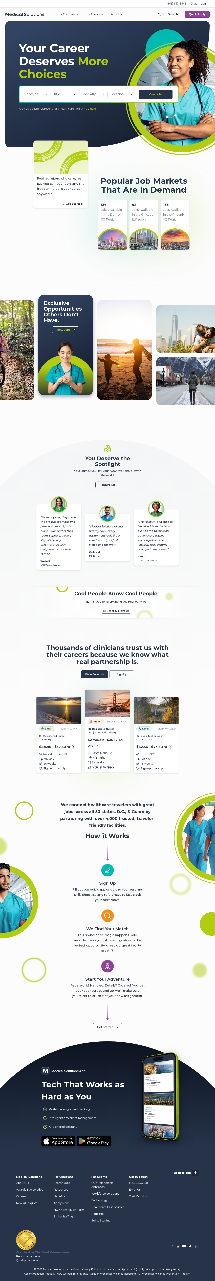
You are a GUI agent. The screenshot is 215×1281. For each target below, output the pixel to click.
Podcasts (97, 1213)
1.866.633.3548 (138, 1183)
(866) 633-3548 (176, 3)
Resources (61, 1189)
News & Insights (26, 1203)
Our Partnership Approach (102, 1185)
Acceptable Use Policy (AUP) (163, 1269)
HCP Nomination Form (69, 1209)
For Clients (93, 14)
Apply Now (61, 1203)
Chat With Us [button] (138, 1196)
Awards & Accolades (29, 1189)
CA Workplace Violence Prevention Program (164, 1273)
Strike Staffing (63, 1216)
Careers (21, 1196)
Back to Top (182, 1172)
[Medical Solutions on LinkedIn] (196, 1246)
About (115, 14)
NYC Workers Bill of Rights (72, 1273)
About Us (22, 1183)
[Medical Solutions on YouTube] (184, 1246)
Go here (91, 108)
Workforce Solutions (105, 1193)
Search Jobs (62, 1183)
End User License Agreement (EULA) (122, 1269)
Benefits (59, 1196)
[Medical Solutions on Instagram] (178, 1246)
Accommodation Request (39, 1273)
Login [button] (204, 3)
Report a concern (28, 1256)
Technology (99, 1200)
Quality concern (27, 1260)
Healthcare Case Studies (107, 1207)
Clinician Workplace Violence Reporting (113, 1273)
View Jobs (155, 94)
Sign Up (122, 674)
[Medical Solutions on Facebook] (172, 1246)
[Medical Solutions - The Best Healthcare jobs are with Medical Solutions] (24, 14)
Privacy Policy (90, 1269)
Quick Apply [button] (197, 14)
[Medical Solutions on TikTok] (190, 1246)
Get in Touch (138, 1176)
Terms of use (72, 1269)
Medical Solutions (29, 1176)
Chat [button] (193, 3)
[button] (168, 14)
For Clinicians (66, 14)
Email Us (134, 1189)
